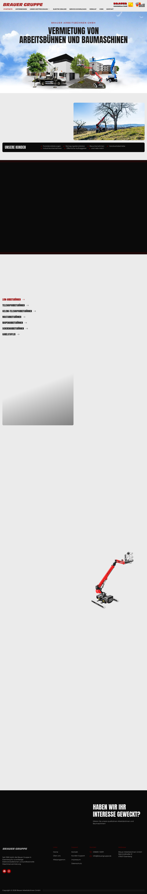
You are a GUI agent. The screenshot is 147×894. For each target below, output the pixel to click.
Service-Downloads (77, 9)
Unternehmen (21, 9)
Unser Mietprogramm (39, 9)
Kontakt (110, 9)
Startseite (8, 9)
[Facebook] (4, 871)
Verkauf (92, 9)
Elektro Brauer (59, 9)
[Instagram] (9, 871)
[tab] (23, 299)
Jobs (101, 9)
